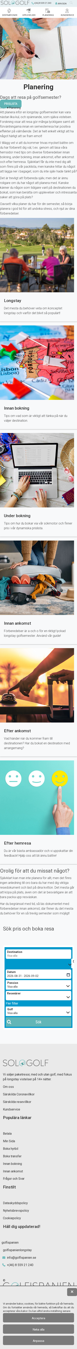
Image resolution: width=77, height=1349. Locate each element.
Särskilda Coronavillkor (19, 1094)
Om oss (8, 1087)
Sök (38, 1022)
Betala (7, 1133)
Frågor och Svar (13, 1179)
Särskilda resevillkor (17, 1102)
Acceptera (38, 1318)
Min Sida (9, 1141)
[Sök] (72, 3)
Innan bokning (12, 1164)
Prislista (10, 103)
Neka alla (38, 1329)
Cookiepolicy (12, 1218)
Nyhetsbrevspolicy (16, 1210)
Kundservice (11, 1109)
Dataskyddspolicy (15, 1203)
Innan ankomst (13, 1171)
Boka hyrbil (10, 1149)
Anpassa (38, 1341)
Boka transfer (12, 1156)
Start (3, 108)
